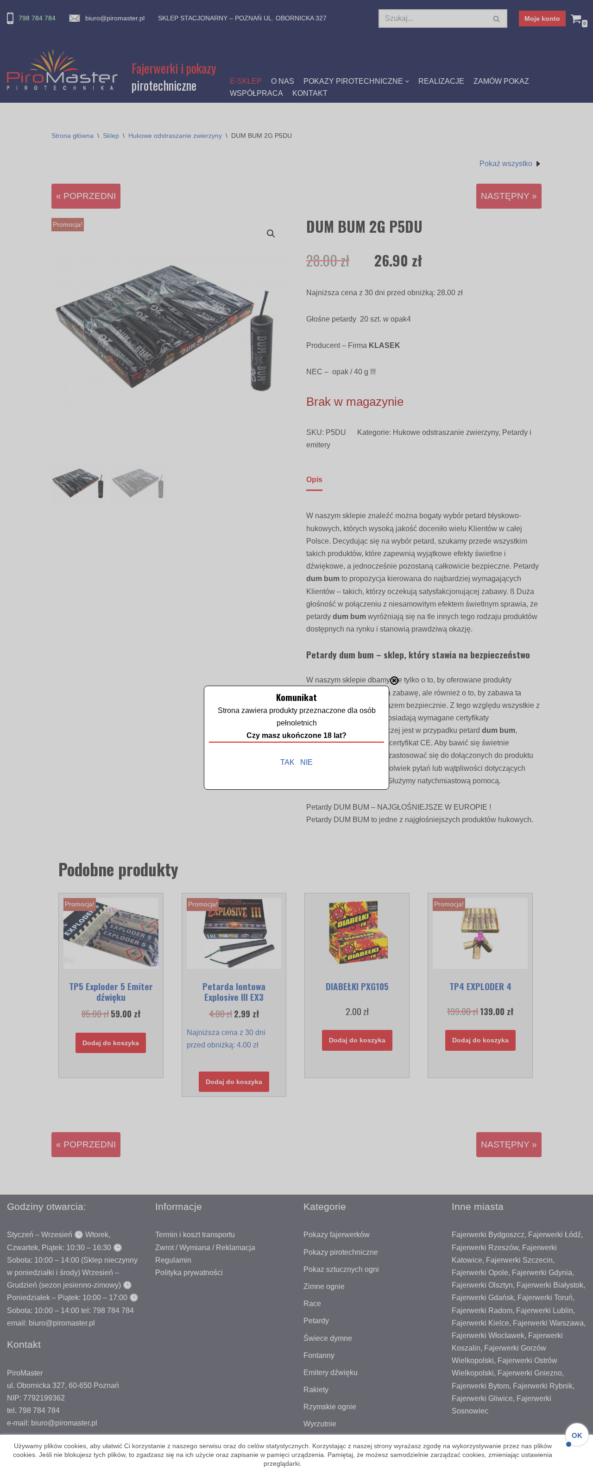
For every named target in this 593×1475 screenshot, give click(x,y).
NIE (306, 762)
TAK (287, 762)
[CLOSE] (394, 680)
